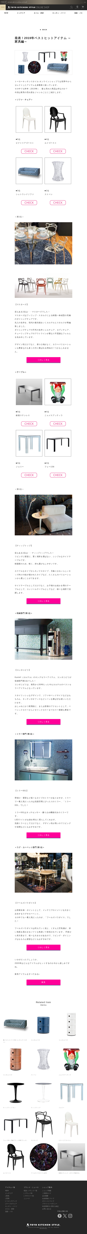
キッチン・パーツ (59, 13)
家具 (43, 982)
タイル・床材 (39, 13)
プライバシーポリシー (49, 1204)
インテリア (21, 13)
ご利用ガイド (46, 1193)
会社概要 (45, 1196)
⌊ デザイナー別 (29, 1196)
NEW (6, 13)
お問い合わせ (46, 1209)
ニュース (27, 1198)
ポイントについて (48, 1201)
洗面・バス (78, 13)
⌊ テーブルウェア (11, 1204)
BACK (44, 29)
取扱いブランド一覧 (30, 1190)
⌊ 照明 (7, 1198)
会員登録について (48, 1198)
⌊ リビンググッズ (11, 1201)
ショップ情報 (46, 1190)
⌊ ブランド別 (28, 1193)
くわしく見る (43, 360)
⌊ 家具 (7, 1196)
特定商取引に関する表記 (50, 1206)
